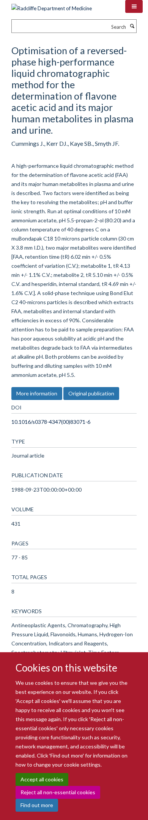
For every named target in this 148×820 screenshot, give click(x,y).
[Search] (132, 26)
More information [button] (36, 393)
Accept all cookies (41, 779)
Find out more (36, 805)
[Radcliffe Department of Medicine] (51, 6)
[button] (134, 6)
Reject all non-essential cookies (57, 792)
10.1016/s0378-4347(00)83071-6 (50, 422)
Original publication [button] (91, 393)
